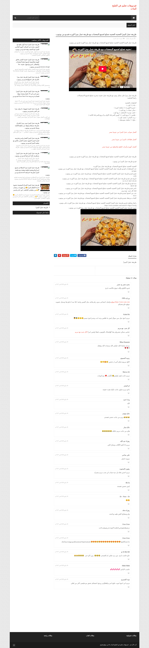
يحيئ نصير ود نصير (123, 284)
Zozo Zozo (126, 524)
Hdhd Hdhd (126, 566)
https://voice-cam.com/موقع (120, 302)
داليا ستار (127, 427)
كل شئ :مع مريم (124, 328)
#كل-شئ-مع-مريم (81, 332)
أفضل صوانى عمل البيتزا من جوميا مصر (122, 132)
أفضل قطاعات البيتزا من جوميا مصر (124, 139)
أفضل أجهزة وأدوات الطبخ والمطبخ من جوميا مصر (119, 147)
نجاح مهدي (126, 413)
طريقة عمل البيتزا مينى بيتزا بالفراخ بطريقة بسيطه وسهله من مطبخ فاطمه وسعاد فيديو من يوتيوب (27, 125)
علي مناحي (126, 455)
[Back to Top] (14, 645)
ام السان (127, 386)
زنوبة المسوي (125, 358)
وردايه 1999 (126, 298)
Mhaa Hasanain (125, 342)
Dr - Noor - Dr (125, 496)
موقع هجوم (103, 645)
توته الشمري (125, 579)
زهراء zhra (126, 510)
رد (128, 291)
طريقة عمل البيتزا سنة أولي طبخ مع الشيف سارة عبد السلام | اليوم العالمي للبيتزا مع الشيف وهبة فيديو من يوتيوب (27, 47)
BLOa (128, 483)
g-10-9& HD (125, 552)
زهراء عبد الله (125, 441)
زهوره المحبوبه (125, 469)
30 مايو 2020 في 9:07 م (61, 284)
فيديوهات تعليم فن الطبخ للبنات (119, 645)
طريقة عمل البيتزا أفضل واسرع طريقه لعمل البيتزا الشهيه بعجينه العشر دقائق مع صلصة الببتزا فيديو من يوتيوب (26, 140)
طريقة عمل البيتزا (118, 38)
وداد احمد (126, 400)
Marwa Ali (126, 372)
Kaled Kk (126, 314)
